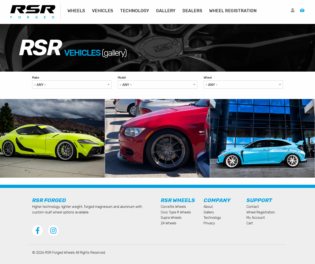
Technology (134, 10)
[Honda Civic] (262, 138)
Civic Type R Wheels (176, 212)
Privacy (209, 223)
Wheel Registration (233, 10)
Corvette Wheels (173, 207)
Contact (252, 207)
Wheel (208, 78)
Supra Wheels (171, 218)
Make (35, 78)
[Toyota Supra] (52, 138)
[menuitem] (76, 10)
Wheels (76, 10)
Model (122, 78)
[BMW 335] (157, 138)
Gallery (166, 10)
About (208, 207)
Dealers (192, 10)
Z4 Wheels (168, 223)
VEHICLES (102, 10)
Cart (249, 223)
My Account (255, 218)
